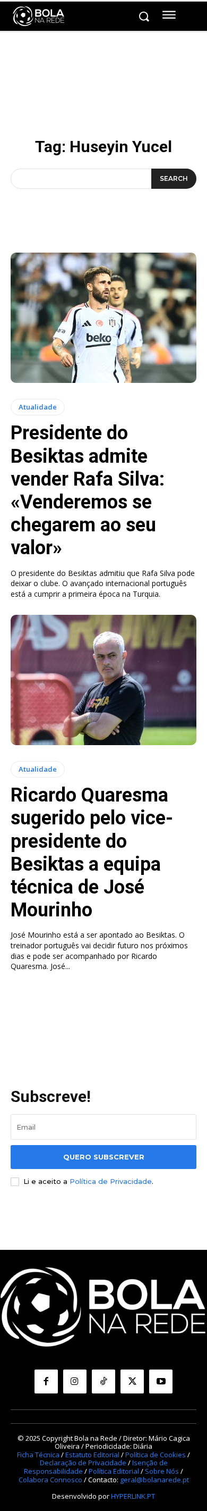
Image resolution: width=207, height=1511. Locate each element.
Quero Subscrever (103, 1157)
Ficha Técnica (38, 1454)
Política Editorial (114, 1471)
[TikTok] (103, 1381)
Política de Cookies (155, 1454)
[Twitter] (132, 1381)
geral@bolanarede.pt (154, 1479)
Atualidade (38, 407)
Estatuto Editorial (92, 1454)
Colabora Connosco (50, 1479)
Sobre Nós (162, 1471)
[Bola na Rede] (38, 16)
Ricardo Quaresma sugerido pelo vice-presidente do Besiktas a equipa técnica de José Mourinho (92, 852)
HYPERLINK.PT (133, 1496)
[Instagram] (75, 1381)
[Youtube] (160, 1381)
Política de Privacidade (111, 1181)
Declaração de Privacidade (83, 1462)
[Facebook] (46, 1381)
